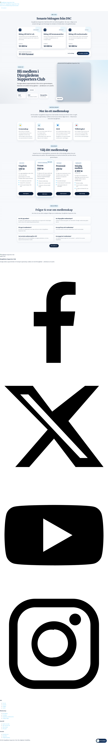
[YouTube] (54, 589)
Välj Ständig (82, 193)
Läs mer (32, 90)
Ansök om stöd (5, 724)
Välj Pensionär (63, 193)
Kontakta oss (5, 734)
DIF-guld (4, 728)
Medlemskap (9, 5)
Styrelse (4, 704)
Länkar (4, 708)
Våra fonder (5, 727)
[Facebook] (54, 371)
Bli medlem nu (54, 245)
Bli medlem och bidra (83, 53)
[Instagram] (54, 697)
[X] (54, 480)
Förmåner (4, 715)
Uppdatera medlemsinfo (8, 716)
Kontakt (17, 5)
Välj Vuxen (44, 194)
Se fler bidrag (71, 53)
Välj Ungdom (26, 193)
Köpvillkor (4, 736)
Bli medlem (3, 8)
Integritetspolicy (6, 737)
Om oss (4, 5)
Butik (13, 5)
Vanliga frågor (5, 718)
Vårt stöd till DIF (6, 725)
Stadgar (4, 706)
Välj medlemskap (22, 90)
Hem (1, 5)
